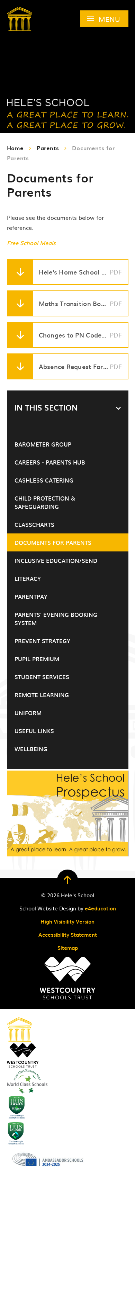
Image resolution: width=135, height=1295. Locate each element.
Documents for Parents (53, 542)
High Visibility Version (67, 921)
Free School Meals (31, 243)
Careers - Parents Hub (50, 462)
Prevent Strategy (42, 641)
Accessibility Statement (67, 934)
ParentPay (31, 596)
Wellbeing (31, 749)
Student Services (42, 677)
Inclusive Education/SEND (56, 560)
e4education (100, 908)
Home (15, 148)
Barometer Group (43, 444)
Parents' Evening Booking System (56, 618)
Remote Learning (42, 695)
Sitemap (67, 948)
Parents (48, 148)
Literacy (28, 578)
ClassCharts (34, 524)
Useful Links (34, 731)
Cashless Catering (44, 480)
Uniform (28, 713)
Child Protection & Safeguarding (45, 502)
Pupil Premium (37, 659)
